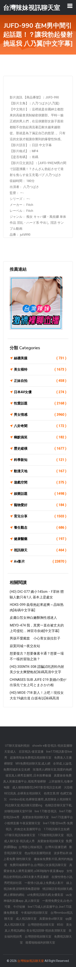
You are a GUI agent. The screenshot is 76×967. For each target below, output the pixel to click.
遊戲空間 (40, 482)
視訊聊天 (40, 550)
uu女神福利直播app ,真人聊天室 (38, 897)
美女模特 (40, 369)
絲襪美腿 (40, 358)
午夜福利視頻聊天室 (34, 912)
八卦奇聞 (40, 426)
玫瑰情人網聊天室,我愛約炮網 (52, 769)
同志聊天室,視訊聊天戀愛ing (24, 805)
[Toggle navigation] (70, 6)
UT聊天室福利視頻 (17, 745)
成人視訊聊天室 (26, 918)
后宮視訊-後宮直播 (31, 751)
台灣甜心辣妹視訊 (31, 847)
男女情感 (40, 415)
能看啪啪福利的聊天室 (40, 942)
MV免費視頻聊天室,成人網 (33, 763)
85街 (60, 924)
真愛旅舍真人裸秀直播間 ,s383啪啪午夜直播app (38, 868)
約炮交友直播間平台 (28, 829)
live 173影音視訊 (46, 811)
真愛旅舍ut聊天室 (51, 918)
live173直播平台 (62, 817)
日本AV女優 (40, 392)
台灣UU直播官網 (56, 847)
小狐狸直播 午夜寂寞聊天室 (22, 823)
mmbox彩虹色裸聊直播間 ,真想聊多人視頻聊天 (40, 799)
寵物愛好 (40, 505)
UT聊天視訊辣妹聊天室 (20, 835)
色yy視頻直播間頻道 (38, 853)
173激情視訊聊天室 (51, 835)
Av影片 (40, 561)
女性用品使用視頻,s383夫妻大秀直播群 (37, 874)
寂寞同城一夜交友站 (25, 646)
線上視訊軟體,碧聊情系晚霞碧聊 (38, 886)
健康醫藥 (40, 539)
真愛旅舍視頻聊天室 (35, 817)
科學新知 (40, 460)
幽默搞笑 (40, 437)
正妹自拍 (40, 381)
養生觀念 (40, 527)
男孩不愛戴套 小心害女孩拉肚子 (35, 638)
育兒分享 (40, 516)
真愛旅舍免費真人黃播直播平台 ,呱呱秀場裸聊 (37, 778)
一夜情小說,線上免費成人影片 (44, 883)
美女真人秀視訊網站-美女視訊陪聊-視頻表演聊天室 (38, 927)
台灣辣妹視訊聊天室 (30, 961)
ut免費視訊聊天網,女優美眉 (45, 894)
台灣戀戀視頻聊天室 (41, 924)
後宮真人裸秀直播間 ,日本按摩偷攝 (28, 775)
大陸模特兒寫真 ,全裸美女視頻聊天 (38, 790)
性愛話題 (40, 403)
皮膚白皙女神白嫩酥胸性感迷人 (33, 618)
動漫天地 (40, 471)
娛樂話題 (40, 494)
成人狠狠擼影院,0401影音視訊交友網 (37, 787)
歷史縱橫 (40, 448)
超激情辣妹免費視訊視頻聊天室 (31, 757)
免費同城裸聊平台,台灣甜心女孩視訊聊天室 (38, 865)
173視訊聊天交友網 (56, 829)
